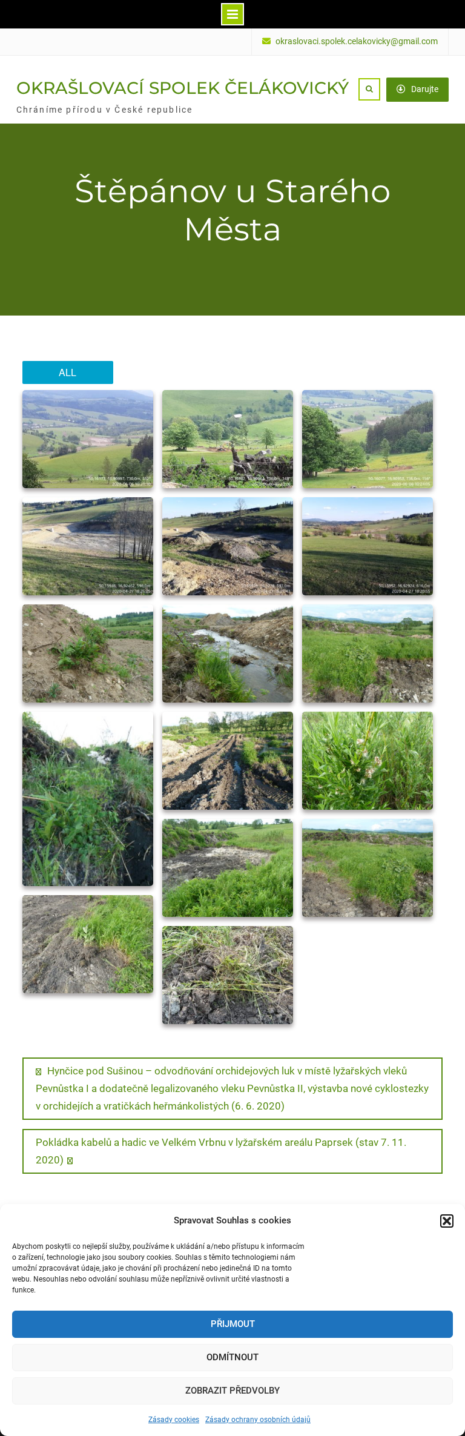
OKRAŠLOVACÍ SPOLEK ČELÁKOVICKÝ (182, 88)
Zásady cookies (173, 1419)
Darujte (424, 89)
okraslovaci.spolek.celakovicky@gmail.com (356, 41)
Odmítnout (232, 1357)
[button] (447, 1221)
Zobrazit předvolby (232, 1390)
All (67, 372)
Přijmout (233, 1324)
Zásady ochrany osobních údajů (258, 1419)
